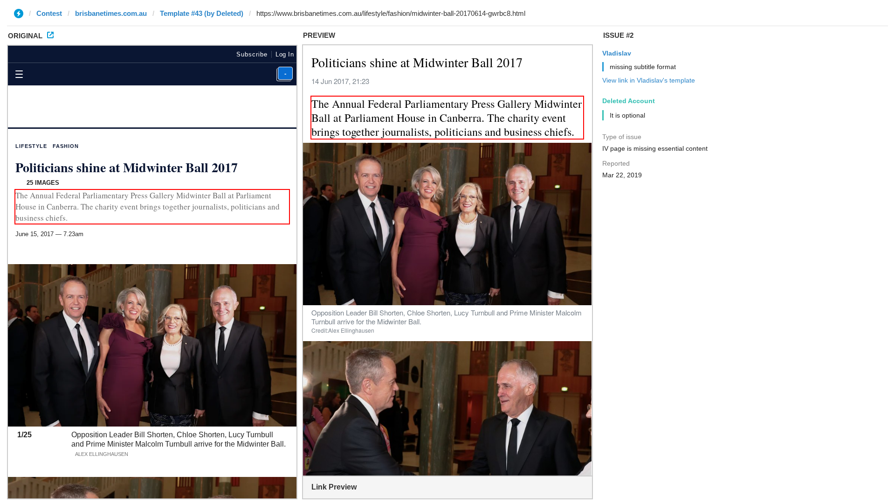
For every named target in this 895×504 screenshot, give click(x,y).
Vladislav (616, 53)
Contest (49, 13)
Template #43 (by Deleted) (201, 13)
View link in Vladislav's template (648, 80)
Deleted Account (628, 101)
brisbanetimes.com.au (111, 13)
